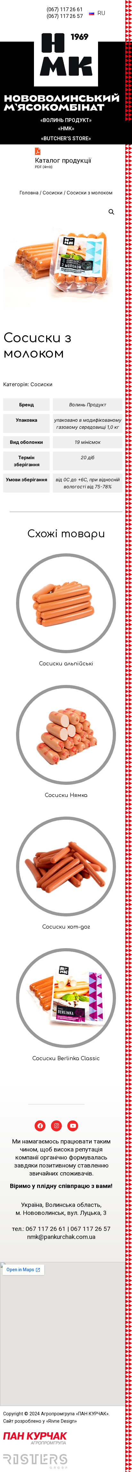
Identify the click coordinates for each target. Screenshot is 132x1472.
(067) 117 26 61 (65, 9)
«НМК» (66, 129)
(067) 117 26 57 (65, 16)
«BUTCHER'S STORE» (66, 138)
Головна (29, 193)
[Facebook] (40, 1125)
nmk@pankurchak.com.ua (61, 1236)
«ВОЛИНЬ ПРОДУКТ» (66, 120)
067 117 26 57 (90, 1228)
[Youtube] (72, 1125)
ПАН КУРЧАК (92, 1414)
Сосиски (52, 193)
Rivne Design (61, 1421)
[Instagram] (56, 1125)
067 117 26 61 (46, 1228)
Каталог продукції (63, 160)
